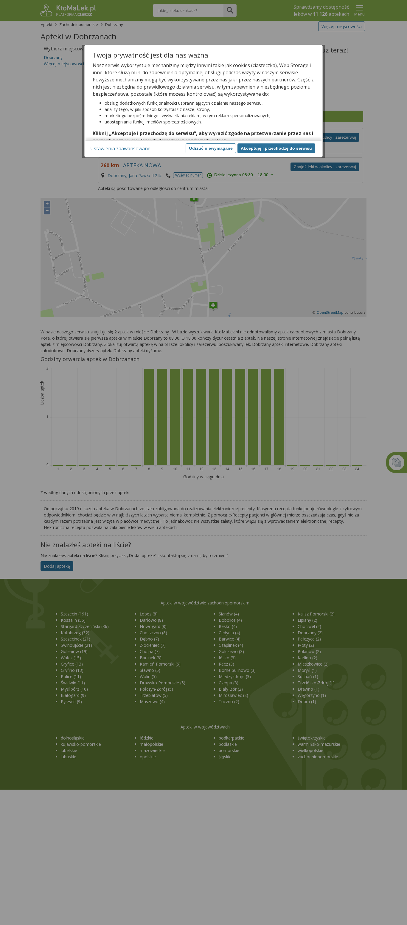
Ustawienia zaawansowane (120, 148)
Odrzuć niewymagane (211, 148)
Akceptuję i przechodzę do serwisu (276, 148)
